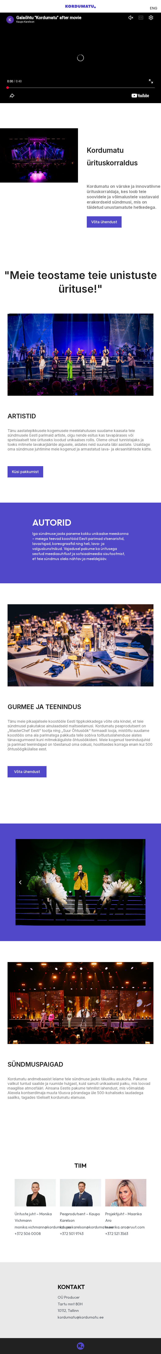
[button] (20, 882)
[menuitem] (153, 8)
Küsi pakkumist (25, 471)
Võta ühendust (104, 222)
